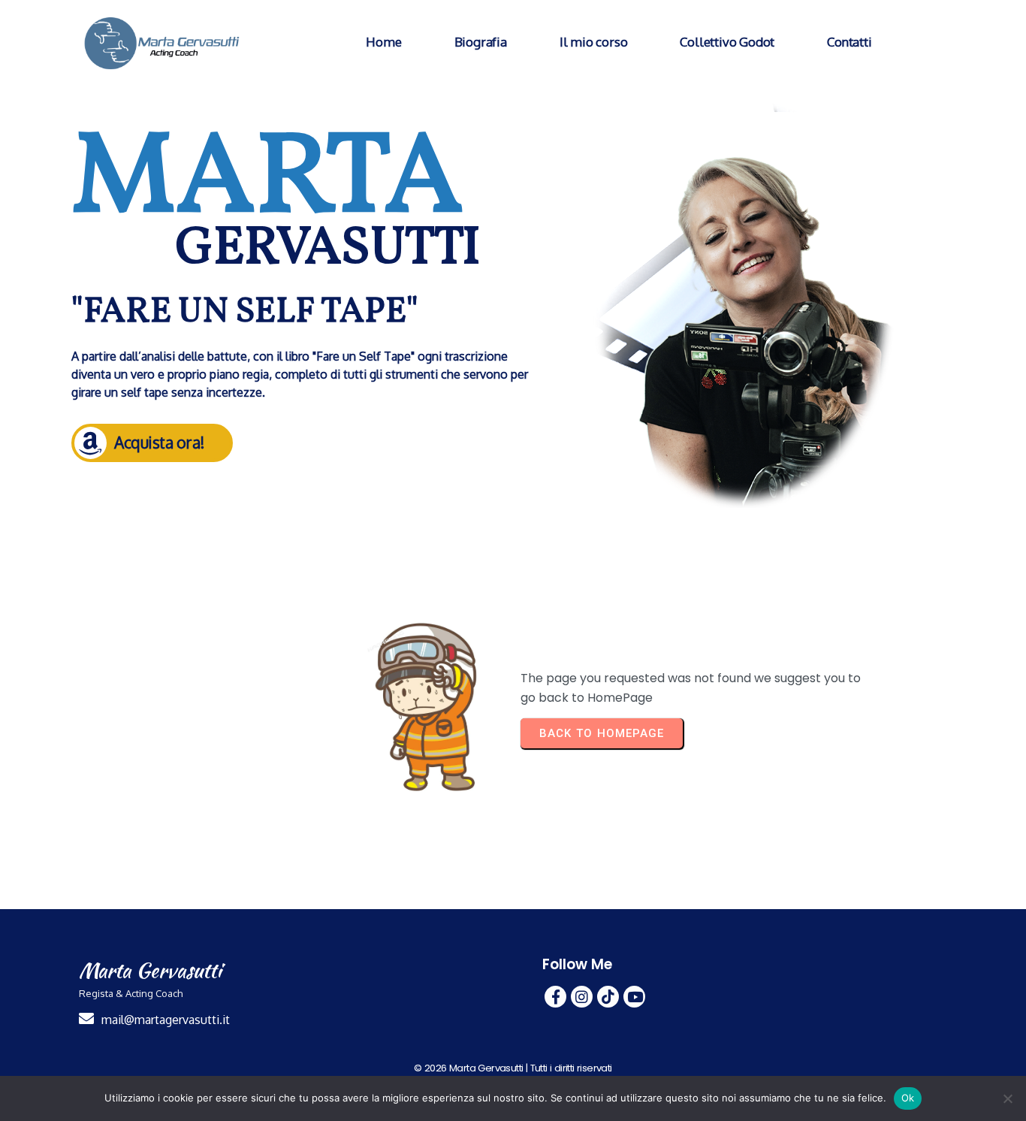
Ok (908, 1098)
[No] (1007, 1098)
